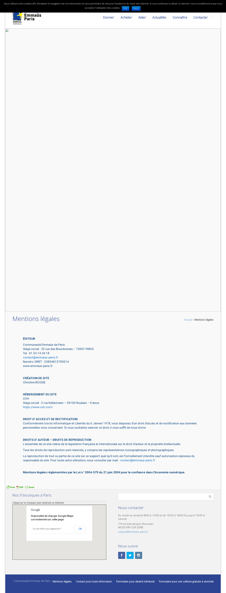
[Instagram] (138, 555)
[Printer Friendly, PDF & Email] (20, 487)
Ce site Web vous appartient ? (47, 529)
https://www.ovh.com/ (38, 407)
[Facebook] (121, 555)
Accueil (188, 319)
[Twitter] (130, 555)
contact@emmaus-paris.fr (40, 357)
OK (80, 528)
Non (136, 8)
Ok (125, 8)
